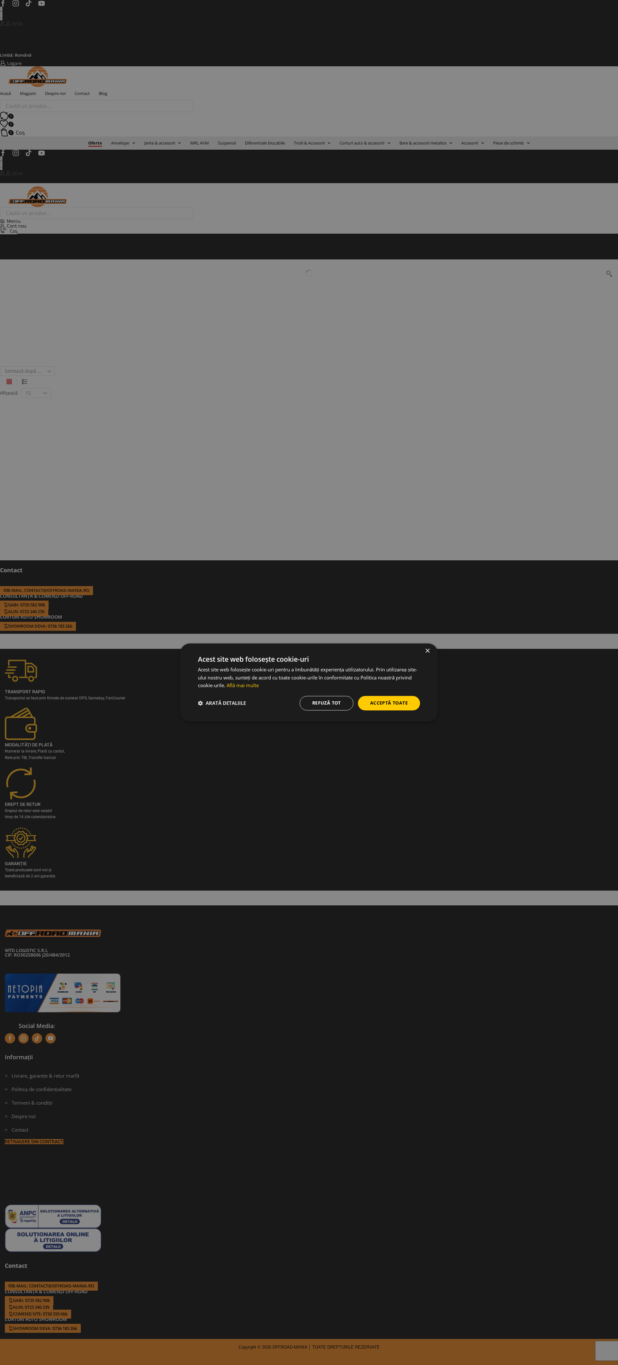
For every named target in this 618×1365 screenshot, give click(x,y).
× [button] (427, 651)
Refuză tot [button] (326, 703)
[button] (222, 703)
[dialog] (309, 682)
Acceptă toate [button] (389, 703)
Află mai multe (243, 685)
